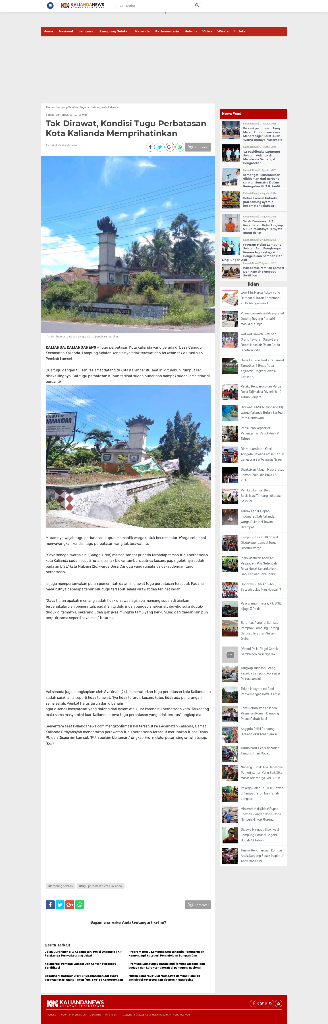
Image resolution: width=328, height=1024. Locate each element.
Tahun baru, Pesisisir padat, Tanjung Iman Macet (260, 750)
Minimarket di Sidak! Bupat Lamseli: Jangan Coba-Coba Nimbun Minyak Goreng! (261, 814)
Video (207, 31)
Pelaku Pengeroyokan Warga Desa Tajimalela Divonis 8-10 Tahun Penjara (261, 392)
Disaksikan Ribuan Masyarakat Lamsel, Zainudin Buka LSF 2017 (262, 475)
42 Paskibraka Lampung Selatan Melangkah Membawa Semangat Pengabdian (261, 157)
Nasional (66, 31)
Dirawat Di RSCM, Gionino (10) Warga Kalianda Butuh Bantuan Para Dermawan (262, 412)
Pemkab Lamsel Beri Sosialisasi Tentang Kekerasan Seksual (262, 496)
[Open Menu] (50, 5)
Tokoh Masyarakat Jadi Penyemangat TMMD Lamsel (261, 691)
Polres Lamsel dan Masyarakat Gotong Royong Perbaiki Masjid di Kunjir (262, 319)
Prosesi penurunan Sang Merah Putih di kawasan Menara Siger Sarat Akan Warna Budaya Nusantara (262, 133)
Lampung (87, 31)
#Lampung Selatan (60, 886)
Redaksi (51, 1014)
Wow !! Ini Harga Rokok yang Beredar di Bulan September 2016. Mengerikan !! (260, 298)
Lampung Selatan (115, 31)
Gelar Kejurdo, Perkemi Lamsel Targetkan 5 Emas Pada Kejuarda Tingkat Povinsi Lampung (262, 368)
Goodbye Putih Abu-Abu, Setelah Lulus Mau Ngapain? (261, 587)
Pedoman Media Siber (73, 1014)
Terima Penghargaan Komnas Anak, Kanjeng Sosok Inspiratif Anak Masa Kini (262, 856)
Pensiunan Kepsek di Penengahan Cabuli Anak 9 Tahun (260, 433)
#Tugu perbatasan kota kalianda (100, 886)
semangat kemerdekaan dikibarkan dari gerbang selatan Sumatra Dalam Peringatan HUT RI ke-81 (261, 180)
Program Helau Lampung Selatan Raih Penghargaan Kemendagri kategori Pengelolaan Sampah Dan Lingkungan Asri (253, 252)
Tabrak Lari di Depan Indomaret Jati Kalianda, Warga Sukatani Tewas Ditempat (258, 519)
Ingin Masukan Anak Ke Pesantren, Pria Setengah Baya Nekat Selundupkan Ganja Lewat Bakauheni (259, 566)
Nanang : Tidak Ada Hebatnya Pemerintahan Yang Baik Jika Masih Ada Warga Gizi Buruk (262, 772)
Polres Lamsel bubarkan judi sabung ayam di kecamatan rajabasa (261, 201)
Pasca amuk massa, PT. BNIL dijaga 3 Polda (261, 606)
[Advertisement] (164, 70)
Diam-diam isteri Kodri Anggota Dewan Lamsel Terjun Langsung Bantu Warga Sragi (262, 454)
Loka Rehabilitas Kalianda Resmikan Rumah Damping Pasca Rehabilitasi (260, 713)
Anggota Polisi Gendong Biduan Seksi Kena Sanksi (259, 731)
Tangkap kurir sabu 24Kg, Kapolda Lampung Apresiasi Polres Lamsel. (260, 673)
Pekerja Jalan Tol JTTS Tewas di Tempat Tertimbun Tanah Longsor (262, 793)
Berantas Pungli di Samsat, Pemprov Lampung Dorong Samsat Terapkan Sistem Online (260, 631)
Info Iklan (110, 1014)
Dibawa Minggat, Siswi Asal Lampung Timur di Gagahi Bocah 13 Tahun (260, 835)
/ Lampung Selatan (66, 107)
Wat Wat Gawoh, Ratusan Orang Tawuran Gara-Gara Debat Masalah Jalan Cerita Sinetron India (260, 342)
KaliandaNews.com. (156, 1014)
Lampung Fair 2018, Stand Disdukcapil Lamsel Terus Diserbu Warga (259, 542)
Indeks (239, 31)
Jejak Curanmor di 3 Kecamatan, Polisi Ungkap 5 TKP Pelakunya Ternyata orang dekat (263, 226)
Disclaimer (95, 1014)
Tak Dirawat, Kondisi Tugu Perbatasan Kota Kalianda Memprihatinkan (126, 128)
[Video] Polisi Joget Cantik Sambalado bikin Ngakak (259, 651)
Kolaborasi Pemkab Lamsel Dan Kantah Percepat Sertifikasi (263, 271)
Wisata (223, 31)
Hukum (191, 31)
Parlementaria (167, 31)
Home (48, 31)
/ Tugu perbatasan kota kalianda (99, 107)
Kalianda (142, 31)
